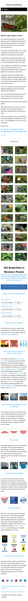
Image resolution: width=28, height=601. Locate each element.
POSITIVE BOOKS (14, 508)
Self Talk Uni (19, 373)
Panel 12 (3, 278)
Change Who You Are (7, 306)
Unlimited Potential (6, 313)
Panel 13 (8, 278)
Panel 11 (24, 276)
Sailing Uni (4, 369)
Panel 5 (21, 274)
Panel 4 (17, 274)
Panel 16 (24, 278)
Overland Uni (13, 369)
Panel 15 (19, 278)
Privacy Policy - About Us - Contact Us (13, 592)
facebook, (3, 334)
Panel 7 (5, 276)
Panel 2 (8, 274)
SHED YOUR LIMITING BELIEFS (14, 294)
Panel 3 (12, 274)
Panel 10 (18, 276)
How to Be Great (5, 299)
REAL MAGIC (14, 440)
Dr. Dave (3, 135)
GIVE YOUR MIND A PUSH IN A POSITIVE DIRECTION (14, 352)
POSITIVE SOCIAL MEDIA (14, 323)
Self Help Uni (10, 381)
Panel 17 (8, 280)
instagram (9, 334)
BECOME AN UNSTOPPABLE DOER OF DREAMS (14, 406)
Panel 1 (3, 274)
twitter (17, 334)
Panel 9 (14, 276)
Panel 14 (14, 278)
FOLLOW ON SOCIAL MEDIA (14, 556)
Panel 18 (14, 280)
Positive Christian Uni (7, 385)
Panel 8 (9, 276)
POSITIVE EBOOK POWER (14, 473)
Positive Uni (12, 387)
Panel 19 (19, 280)
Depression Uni (5, 373)
